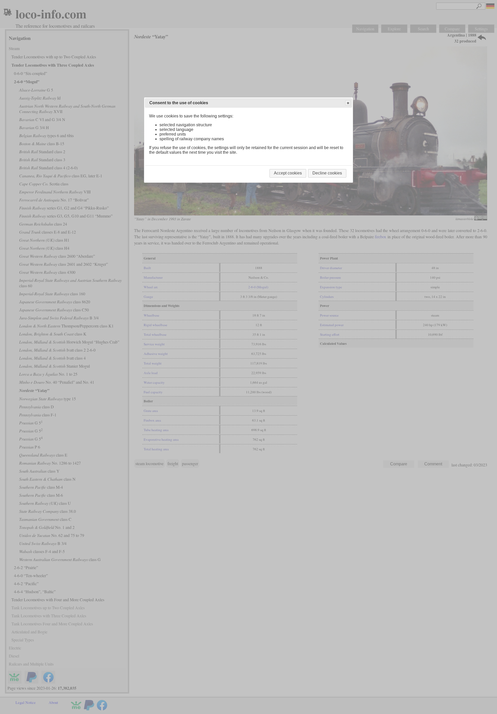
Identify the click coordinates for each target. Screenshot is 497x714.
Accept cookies (288, 173)
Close (347, 103)
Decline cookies (327, 173)
